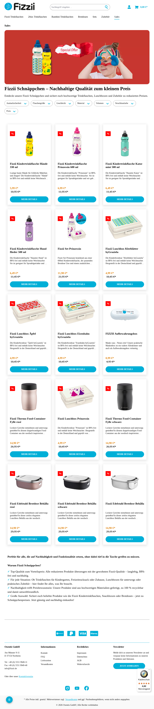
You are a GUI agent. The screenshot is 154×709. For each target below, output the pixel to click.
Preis (8, 111)
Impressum (81, 653)
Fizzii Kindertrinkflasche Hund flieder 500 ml (28, 250)
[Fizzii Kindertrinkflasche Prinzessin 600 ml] (77, 142)
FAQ (43, 657)
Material (81, 103)
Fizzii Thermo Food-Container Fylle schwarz (123, 420)
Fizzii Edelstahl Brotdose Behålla (125, 503)
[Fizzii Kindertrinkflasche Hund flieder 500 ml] (29, 227)
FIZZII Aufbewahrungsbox (121, 333)
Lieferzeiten (46, 660)
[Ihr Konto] (129, 7)
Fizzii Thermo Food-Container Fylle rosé (28, 420)
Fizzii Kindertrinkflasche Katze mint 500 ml (124, 165)
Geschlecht (61, 103)
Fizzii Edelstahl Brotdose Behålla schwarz (77, 505)
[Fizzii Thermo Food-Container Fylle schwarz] (125, 397)
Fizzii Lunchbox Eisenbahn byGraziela (73, 335)
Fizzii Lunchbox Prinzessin (73, 418)
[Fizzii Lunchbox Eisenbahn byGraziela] (77, 312)
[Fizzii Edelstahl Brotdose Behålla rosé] (29, 482)
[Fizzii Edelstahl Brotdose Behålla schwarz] (77, 482)
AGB (79, 660)
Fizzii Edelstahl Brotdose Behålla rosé (29, 505)
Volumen (100, 103)
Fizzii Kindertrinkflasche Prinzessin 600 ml (72, 165)
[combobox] (76, 7)
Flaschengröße (39, 103)
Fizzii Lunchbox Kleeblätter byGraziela (122, 250)
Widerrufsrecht (83, 664)
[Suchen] (106, 7)
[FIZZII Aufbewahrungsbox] (125, 312)
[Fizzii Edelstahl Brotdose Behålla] (125, 482)
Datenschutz (82, 657)
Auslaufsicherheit (14, 103)
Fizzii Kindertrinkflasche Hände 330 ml (29, 165)
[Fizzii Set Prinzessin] (77, 227)
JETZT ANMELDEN (129, 666)
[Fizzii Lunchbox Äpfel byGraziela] (29, 312)
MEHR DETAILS (29, 199)
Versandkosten (47, 664)
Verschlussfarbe (122, 103)
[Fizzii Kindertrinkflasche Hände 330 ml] (29, 142)
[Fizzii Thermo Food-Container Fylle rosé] (29, 397)
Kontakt (44, 653)
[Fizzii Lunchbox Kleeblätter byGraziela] (125, 227)
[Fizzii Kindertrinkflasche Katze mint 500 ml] (125, 142)
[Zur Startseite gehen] (20, 6)
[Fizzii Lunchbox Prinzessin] (77, 397)
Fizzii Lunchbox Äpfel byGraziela (23, 335)
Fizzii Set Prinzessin (69, 248)
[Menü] (149, 670)
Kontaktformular (26, 676)
